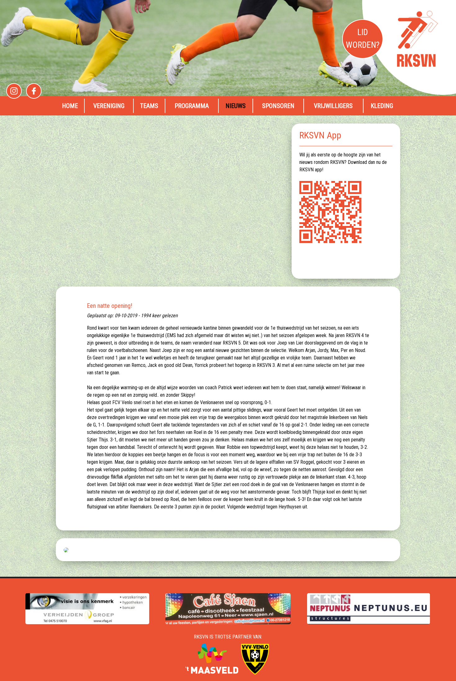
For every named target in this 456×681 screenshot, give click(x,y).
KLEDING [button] (382, 106)
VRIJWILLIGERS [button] (333, 106)
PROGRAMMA (192, 106)
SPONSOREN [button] (278, 106)
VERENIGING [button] (108, 106)
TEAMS (149, 106)
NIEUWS (236, 106)
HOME (70, 106)
